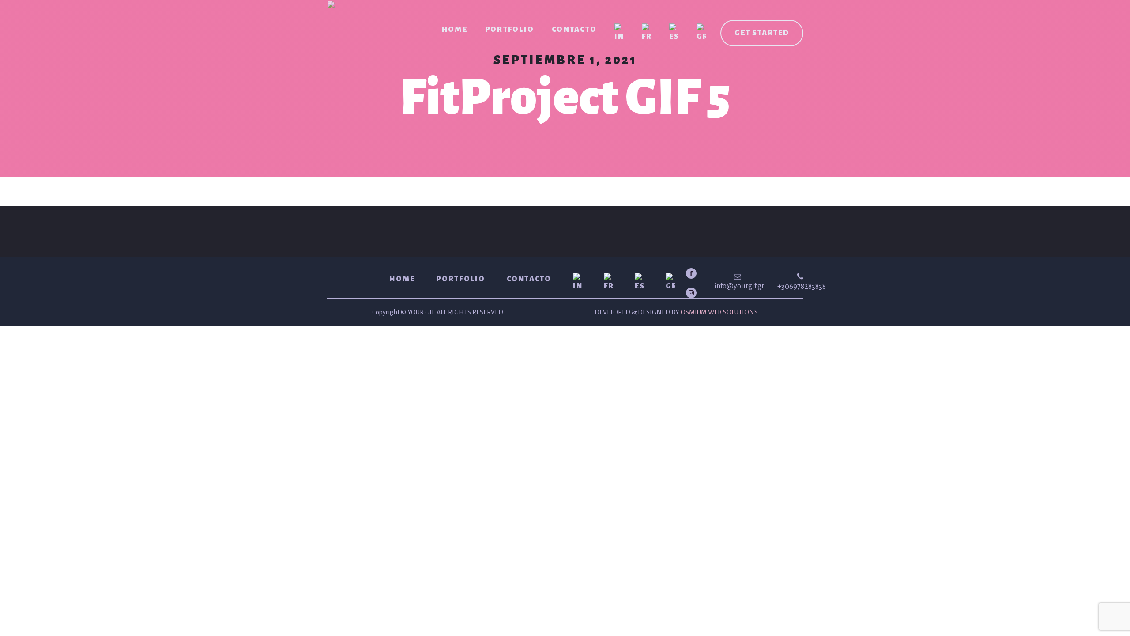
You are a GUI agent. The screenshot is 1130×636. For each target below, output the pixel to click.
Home (454, 30)
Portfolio (509, 30)
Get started (761, 33)
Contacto (574, 30)
